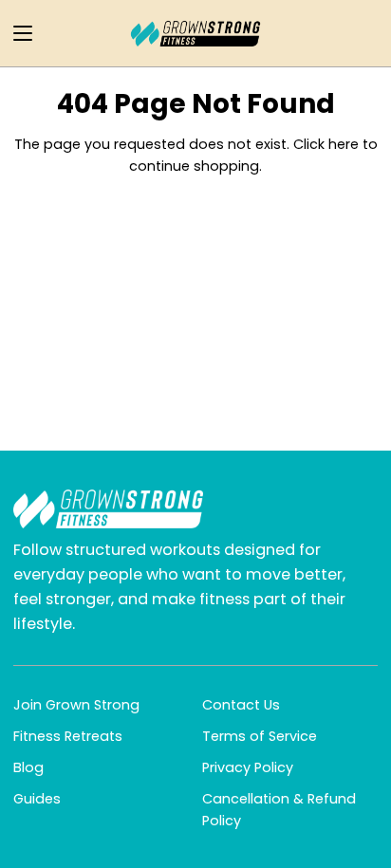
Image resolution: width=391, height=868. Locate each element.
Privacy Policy (247, 767)
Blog (28, 767)
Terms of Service (259, 736)
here (343, 144)
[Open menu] (17, 33)
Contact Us (241, 704)
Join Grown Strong (76, 704)
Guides (37, 798)
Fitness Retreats (67, 736)
